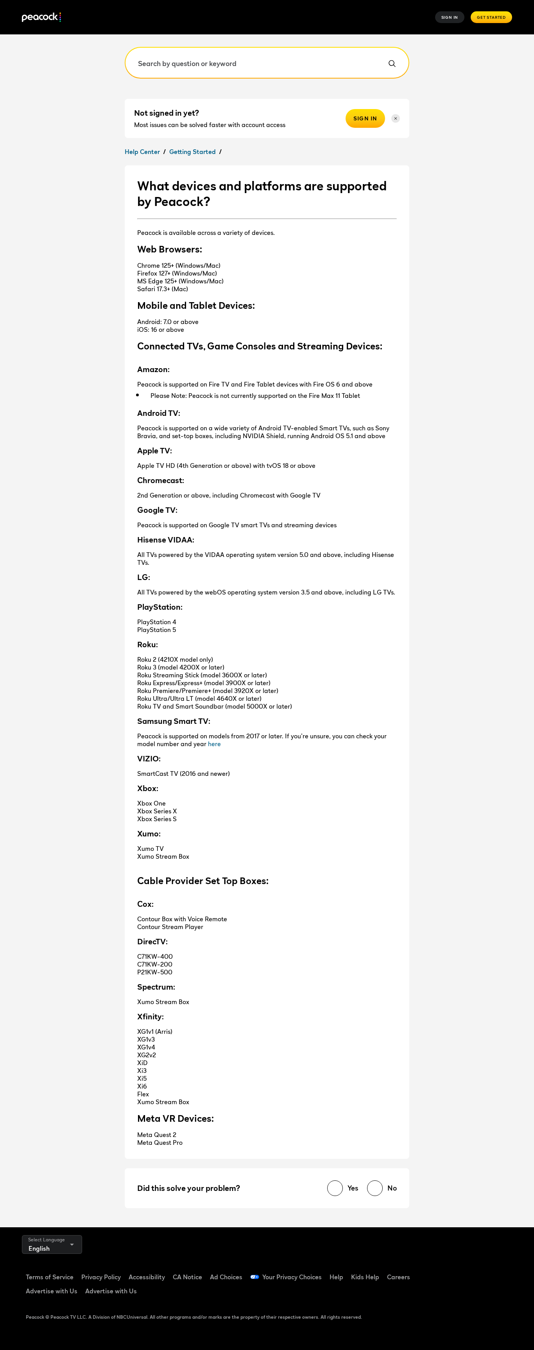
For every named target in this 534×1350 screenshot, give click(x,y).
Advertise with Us (51, 1291)
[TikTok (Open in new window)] (461, 1272)
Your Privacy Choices (292, 1277)
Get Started (491, 17)
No (392, 1188)
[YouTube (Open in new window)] (481, 1272)
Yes (353, 1188)
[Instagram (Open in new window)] (502, 1272)
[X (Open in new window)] (441, 1294)
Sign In (450, 17)
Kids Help (365, 1277)
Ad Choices (226, 1277)
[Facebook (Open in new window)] (441, 1272)
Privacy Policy (101, 1277)
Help (336, 1277)
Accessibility (147, 1277)
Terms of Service (49, 1277)
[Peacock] (41, 17)
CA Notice (187, 1277)
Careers (398, 1277)
